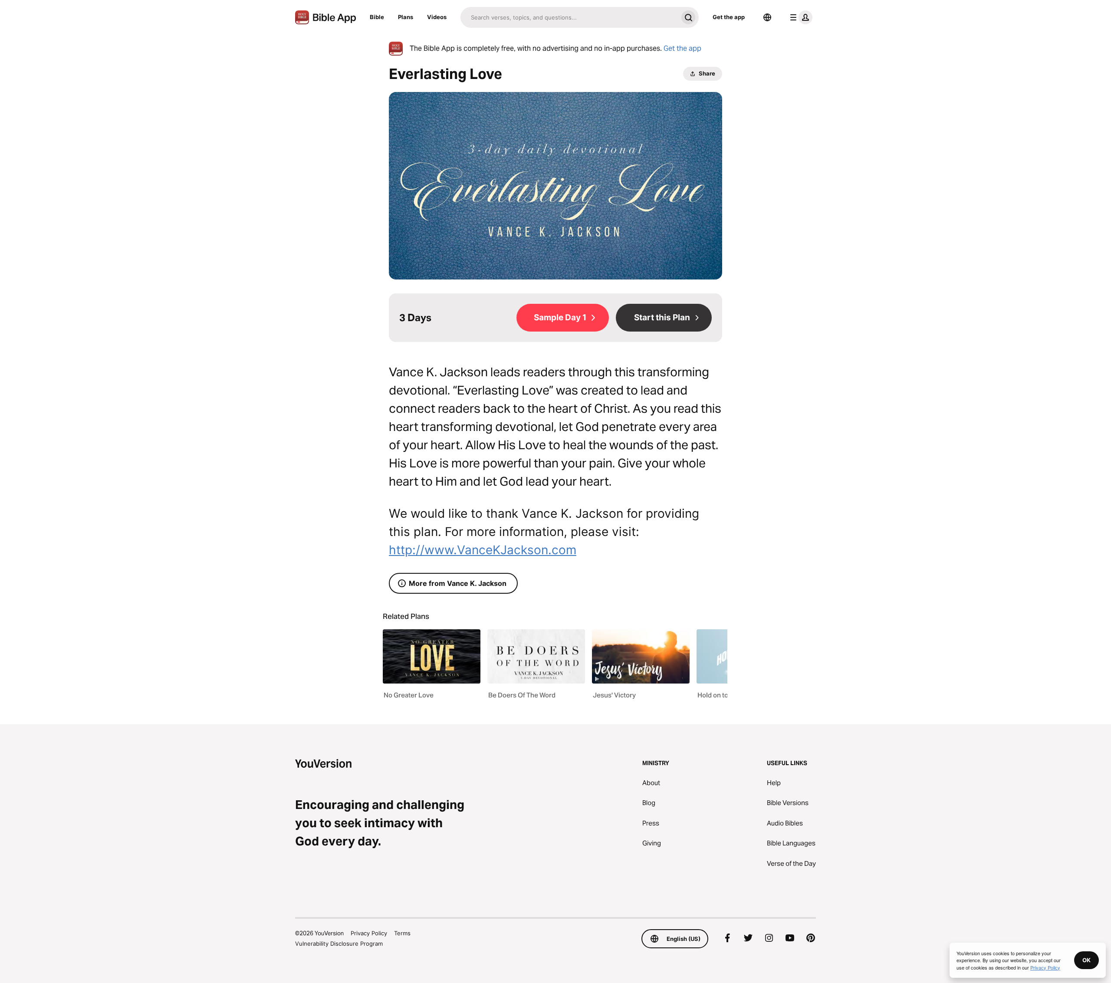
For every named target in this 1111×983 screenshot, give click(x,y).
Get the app (729, 16)
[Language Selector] (767, 17)
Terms (402, 933)
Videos (437, 16)
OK (1086, 960)
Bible (377, 16)
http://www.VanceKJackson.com (482, 549)
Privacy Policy (369, 933)
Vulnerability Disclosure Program (339, 943)
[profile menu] (799, 17)
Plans (405, 16)
